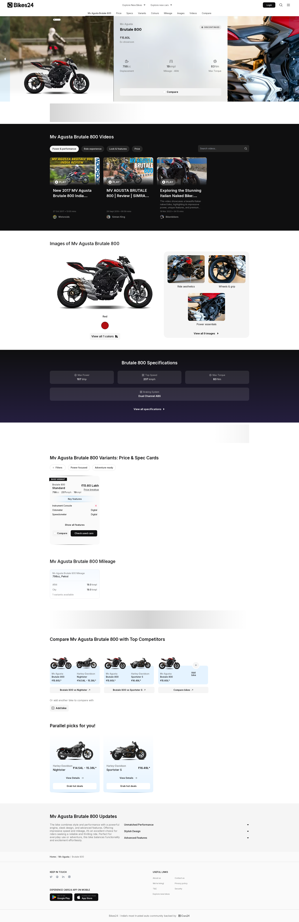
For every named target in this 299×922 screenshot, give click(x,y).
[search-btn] (281, 5)
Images (181, 13)
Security (178, 889)
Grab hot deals (75, 786)
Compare (206, 13)
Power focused (79, 467)
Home (53, 857)
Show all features (75, 524)
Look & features (118, 148)
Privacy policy (181, 883)
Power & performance (64, 148)
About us (157, 878)
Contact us (180, 878)
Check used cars (84, 533)
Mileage (168, 13)
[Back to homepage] (20, 4)
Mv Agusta (65, 857)
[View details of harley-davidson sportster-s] (128, 763)
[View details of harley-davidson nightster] (75, 763)
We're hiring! (158, 883)
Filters (59, 467)
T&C (155, 889)
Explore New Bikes (132, 5)
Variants (142, 13)
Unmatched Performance (139, 824)
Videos (193, 13)
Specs (129, 13)
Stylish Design (132, 831)
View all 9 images (204, 333)
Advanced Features (135, 837)
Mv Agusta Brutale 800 (99, 13)
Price (118, 13)
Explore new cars (160, 5)
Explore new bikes (161, 894)
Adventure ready (104, 467)
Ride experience (93, 148)
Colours (155, 13)
